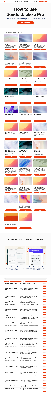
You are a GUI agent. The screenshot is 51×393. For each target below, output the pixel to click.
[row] (11, 281)
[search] (26, 279)
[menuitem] (19, 1)
